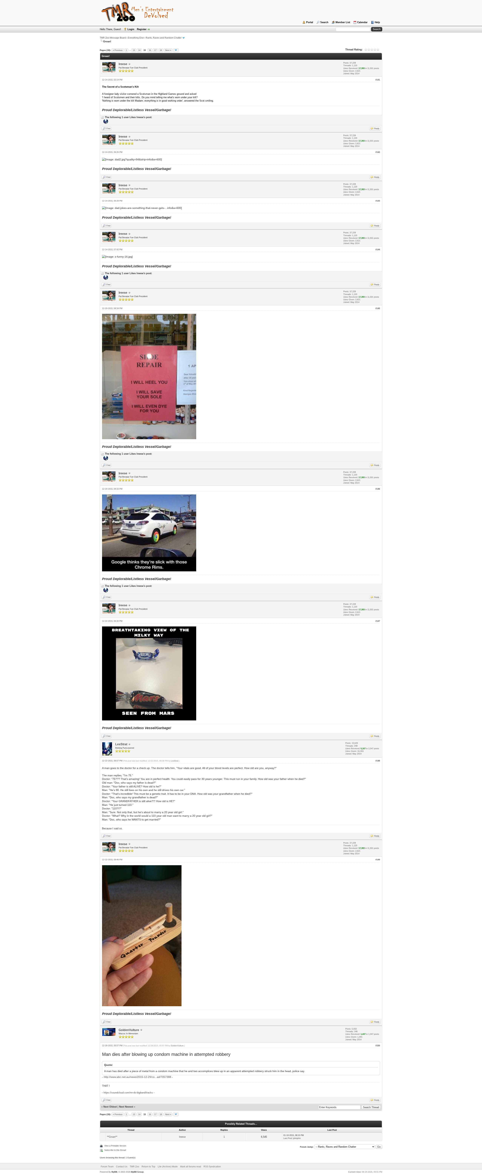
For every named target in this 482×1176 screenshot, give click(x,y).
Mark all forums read (190, 1166)
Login (130, 29)
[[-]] (102, 117)
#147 (377, 621)
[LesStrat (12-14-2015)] (105, 123)
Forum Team (107, 1166)
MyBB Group (137, 1172)
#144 (377, 249)
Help (377, 22)
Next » (168, 50)
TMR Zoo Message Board (113, 37)
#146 (377, 489)
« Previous (118, 50)
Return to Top (148, 1166)
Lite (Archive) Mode (168, 1166)
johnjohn (297, 1138)
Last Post (287, 1138)
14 (139, 50)
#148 (377, 761)
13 (134, 50)
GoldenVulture (129, 1030)
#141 (377, 80)
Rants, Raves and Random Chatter (164, 37)
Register (141, 29)
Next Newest (126, 1106)
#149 (377, 859)
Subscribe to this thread (115, 1150)
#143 (377, 201)
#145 (377, 308)
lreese (123, 64)
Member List (343, 22)
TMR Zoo (134, 1166)
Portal (309, 22)
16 (150, 50)
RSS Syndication (212, 1166)
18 (161, 50)
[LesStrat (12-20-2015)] (105, 460)
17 (155, 50)
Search (324, 22)
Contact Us (121, 1166)
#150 (377, 1045)
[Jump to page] (176, 50)
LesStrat (121, 744)
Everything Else (136, 37)
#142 (377, 152)
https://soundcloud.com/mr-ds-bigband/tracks (128, 1092)
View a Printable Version (115, 1146)
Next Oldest (110, 1106)
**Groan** (112, 1136)
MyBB (114, 1172)
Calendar (362, 22)
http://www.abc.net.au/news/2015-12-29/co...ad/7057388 (137, 1076)
